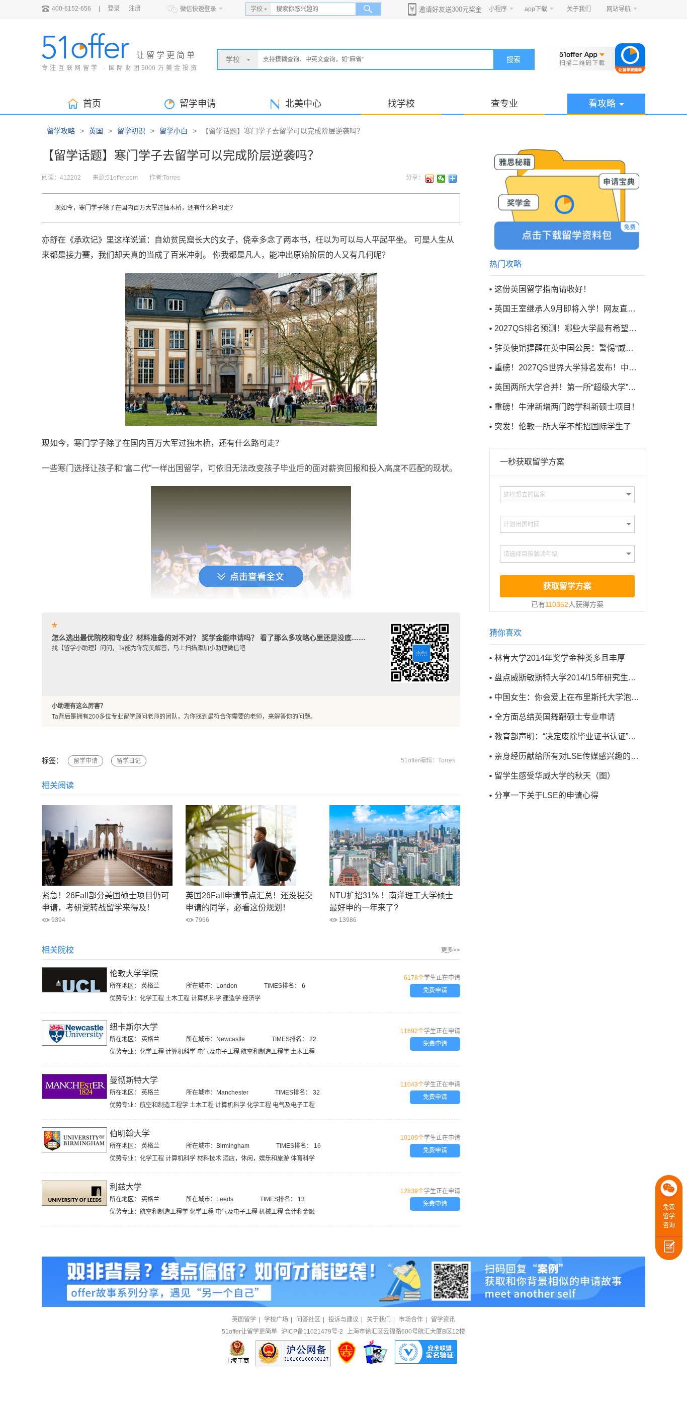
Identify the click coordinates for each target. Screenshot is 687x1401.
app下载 (536, 9)
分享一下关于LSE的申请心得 (546, 795)
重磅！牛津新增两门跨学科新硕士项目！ (566, 407)
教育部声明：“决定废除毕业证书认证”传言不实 (566, 736)
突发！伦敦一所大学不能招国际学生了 (562, 426)
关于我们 (579, 9)
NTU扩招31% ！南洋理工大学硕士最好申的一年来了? (391, 901)
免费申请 (435, 990)
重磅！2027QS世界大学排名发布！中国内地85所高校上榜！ (566, 367)
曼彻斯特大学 (134, 1080)
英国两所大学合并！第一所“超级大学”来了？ (566, 387)
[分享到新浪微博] (429, 179)
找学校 (401, 104)
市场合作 (411, 1319)
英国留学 (244, 1319)
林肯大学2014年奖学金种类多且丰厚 (559, 658)
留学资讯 (443, 1319)
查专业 (504, 104)
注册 (135, 8)
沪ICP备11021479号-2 (312, 1331)
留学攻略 (61, 131)
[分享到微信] (441, 179)
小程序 (498, 9)
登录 (114, 8)
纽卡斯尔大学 (134, 1027)
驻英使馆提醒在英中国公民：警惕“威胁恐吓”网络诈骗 (566, 348)
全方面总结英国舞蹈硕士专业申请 (554, 717)
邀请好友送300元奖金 (450, 9)
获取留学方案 (567, 586)
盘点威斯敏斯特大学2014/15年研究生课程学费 (566, 677)
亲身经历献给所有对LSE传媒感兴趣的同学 (566, 756)
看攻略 (602, 104)
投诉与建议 (343, 1319)
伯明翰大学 (130, 1133)
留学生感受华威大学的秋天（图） (554, 775)
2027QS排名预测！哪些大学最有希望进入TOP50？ (566, 328)
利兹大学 (126, 1187)
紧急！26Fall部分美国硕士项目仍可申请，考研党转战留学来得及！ (105, 901)
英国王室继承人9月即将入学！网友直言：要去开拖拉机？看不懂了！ (566, 308)
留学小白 (173, 131)
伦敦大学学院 (134, 973)
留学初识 (131, 131)
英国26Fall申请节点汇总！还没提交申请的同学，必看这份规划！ (249, 901)
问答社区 (308, 1319)
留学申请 (85, 760)
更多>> (450, 950)
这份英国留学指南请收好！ (542, 289)
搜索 (513, 59)
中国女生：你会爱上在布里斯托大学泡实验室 (566, 697)
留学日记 (129, 760)
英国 (96, 131)
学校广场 (276, 1319)
